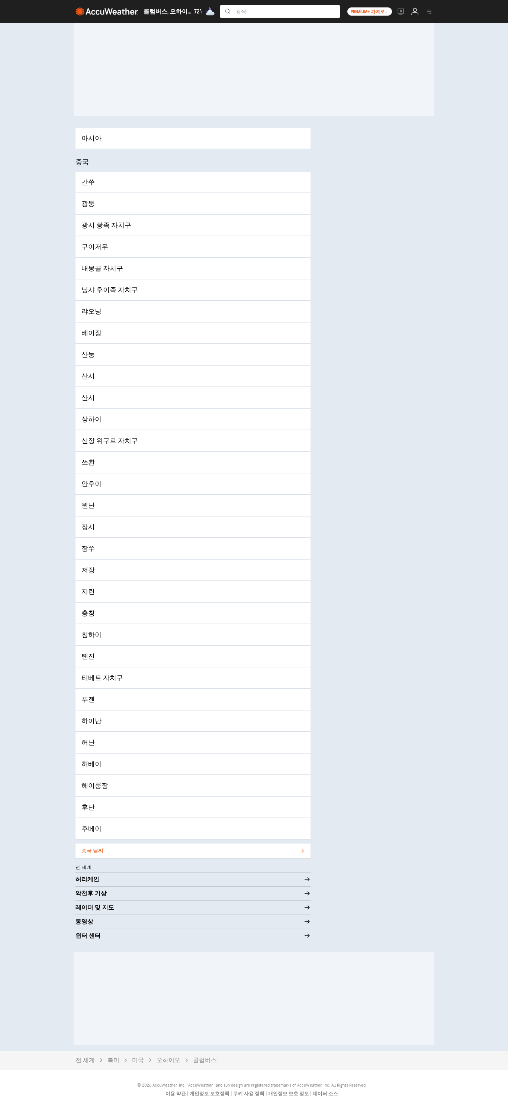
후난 (88, 807)
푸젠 (88, 699)
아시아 (91, 138)
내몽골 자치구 (102, 268)
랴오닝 (91, 311)
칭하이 (91, 635)
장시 (88, 527)
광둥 (88, 204)
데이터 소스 (325, 1094)
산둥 (88, 355)
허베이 (91, 764)
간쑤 (88, 182)
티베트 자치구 (102, 678)
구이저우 (94, 247)
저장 (88, 570)
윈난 (88, 505)
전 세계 (85, 1060)
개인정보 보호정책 (210, 1094)
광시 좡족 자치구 (106, 225)
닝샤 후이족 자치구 (109, 290)
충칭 (88, 613)
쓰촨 (88, 462)
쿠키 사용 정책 (249, 1094)
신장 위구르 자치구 (109, 441)
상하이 (91, 419)
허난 (88, 743)
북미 (113, 1060)
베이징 (91, 333)
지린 (88, 592)
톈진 (88, 656)
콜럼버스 (205, 1060)
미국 (138, 1060)
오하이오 (168, 1060)
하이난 (91, 721)
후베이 (91, 829)
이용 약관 (176, 1094)
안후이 (91, 484)
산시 (88, 376)
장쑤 (88, 549)
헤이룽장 (94, 786)
